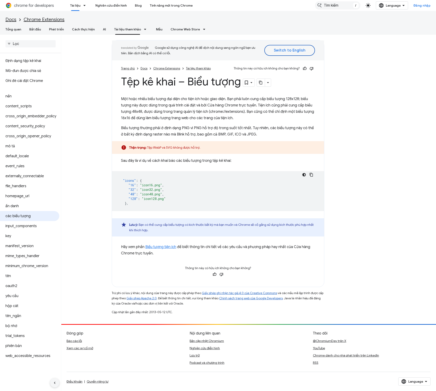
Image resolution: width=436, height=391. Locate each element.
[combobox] (337, 5)
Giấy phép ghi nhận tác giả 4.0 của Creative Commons (239, 293)
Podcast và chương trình (207, 363)
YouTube (319, 348)
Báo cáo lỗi (74, 341)
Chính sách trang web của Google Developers (251, 298)
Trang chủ (128, 68)
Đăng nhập (422, 5)
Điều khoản (74, 381)
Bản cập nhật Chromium (207, 341)
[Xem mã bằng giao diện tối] (304, 174)
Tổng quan (13, 29)
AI (104, 29)
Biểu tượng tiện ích (160, 247)
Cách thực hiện (83, 29)
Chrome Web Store (185, 29)
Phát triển (56, 29)
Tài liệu (75, 5)
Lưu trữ (195, 355)
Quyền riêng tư (97, 381)
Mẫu (159, 29)
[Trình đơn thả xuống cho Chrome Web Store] (205, 29)
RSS (315, 363)
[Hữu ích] (304, 68)
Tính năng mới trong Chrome (171, 5)
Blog (138, 5)
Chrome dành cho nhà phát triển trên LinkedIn (346, 355)
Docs (10, 19)
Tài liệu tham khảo (127, 29)
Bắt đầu (35, 29)
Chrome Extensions (44, 19)
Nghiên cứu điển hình (111, 5)
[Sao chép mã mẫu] (311, 174)
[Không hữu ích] (311, 68)
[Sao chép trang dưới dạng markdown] (261, 82)
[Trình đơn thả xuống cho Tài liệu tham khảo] (146, 29)
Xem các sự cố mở (80, 348)
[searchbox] (30, 43)
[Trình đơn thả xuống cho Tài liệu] (85, 5)
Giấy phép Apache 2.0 (141, 298)
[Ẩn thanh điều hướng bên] (54, 382)
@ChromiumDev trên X (329, 341)
